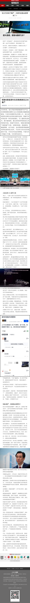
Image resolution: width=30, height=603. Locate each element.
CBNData (24, 574)
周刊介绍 (8, 568)
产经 (17, 5)
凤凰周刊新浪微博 (7, 574)
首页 (2, 5)
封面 (7, 5)
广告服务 (13, 568)
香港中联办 (20, 574)
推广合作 (17, 568)
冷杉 (12, 5)
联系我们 (21, 568)
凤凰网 (12, 574)
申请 (16, 572)
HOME (10, 8)
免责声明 (17, 575)
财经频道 (16, 8)
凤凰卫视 (15, 574)
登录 (27, 5)
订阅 (22, 5)
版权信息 (12, 575)
